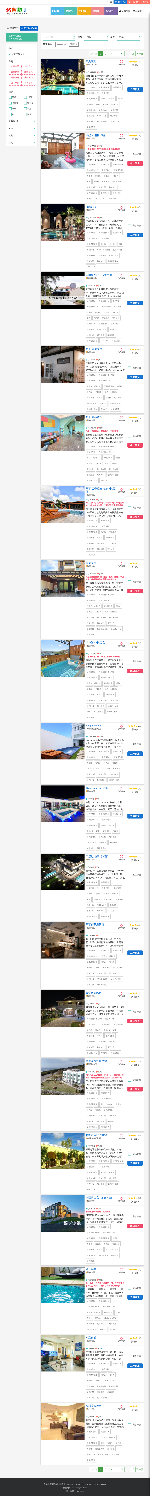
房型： (81, 37)
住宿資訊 (69, 11)
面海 (14, 97)
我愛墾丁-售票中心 (140, 2)
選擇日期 (73, 44)
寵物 (29, 115)
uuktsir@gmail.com (80, 1488)
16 (132, 53)
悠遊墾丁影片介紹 (111, 2)
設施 (11, 92)
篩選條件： (48, 44)
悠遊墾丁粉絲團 (107, 2)
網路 (29, 109)
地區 (11, 48)
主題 (11, 61)
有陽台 (15, 103)
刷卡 (14, 115)
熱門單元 (109, 11)
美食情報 (82, 11)
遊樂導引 (95, 11)
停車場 (30, 103)
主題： (113, 37)
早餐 (14, 109)
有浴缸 (30, 97)
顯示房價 (136, 154)
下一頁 (139, 53)
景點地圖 (55, 11)
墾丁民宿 (122, 2)
